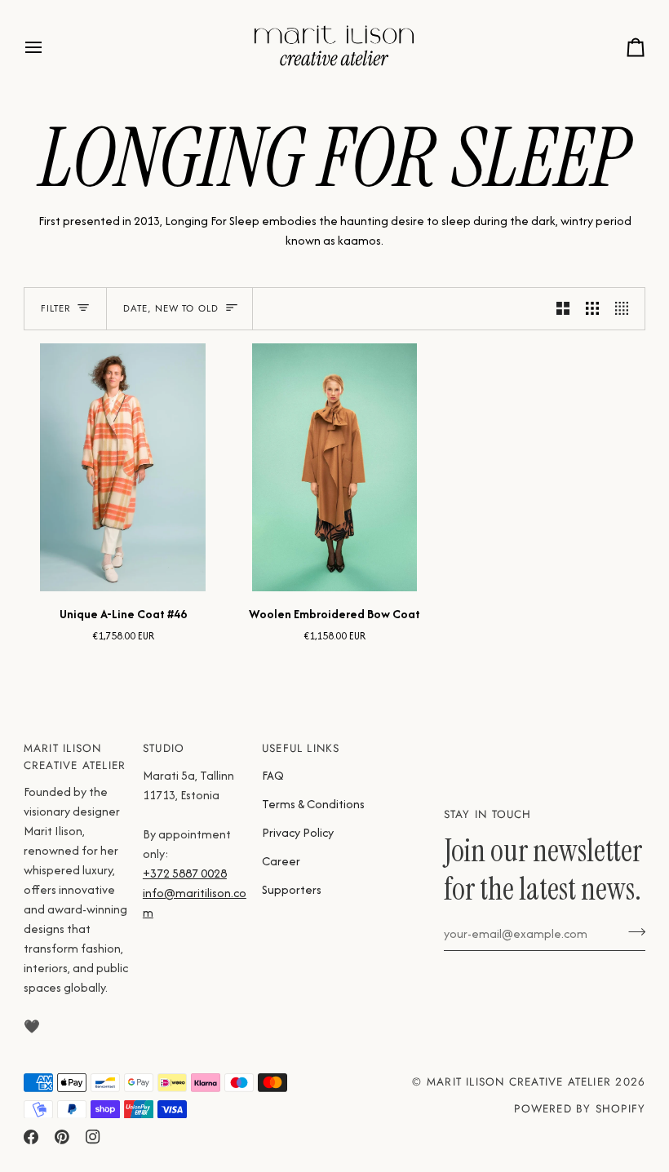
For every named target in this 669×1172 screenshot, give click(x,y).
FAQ (273, 775)
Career (281, 860)
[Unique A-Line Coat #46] (123, 467)
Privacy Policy (298, 832)
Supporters (291, 889)
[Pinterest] (62, 1137)
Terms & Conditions (313, 803)
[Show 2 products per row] (563, 308)
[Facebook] (31, 1137)
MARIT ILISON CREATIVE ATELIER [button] (75, 756)
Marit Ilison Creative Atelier (519, 1082)
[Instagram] (93, 1137)
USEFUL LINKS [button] (301, 748)
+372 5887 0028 (185, 873)
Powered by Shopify (579, 1109)
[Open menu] (48, 47)
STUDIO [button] (163, 748)
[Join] (631, 931)
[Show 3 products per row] (592, 308)
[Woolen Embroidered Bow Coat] (334, 467)
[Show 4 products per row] (626, 308)
